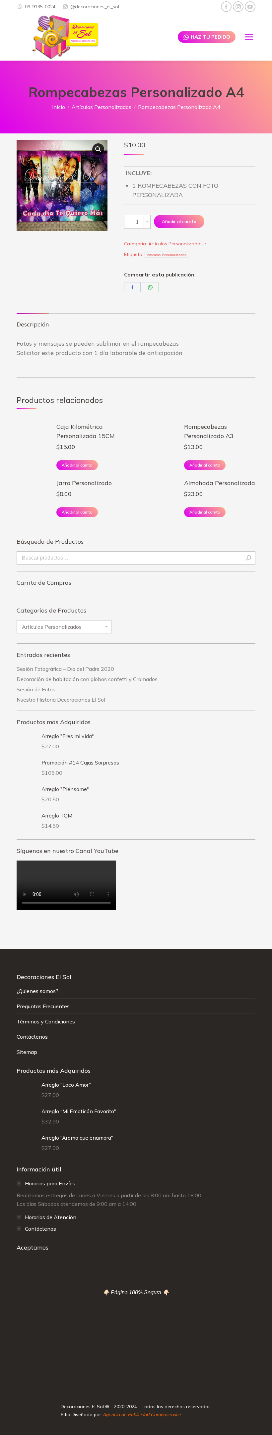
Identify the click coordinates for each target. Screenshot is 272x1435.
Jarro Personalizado (84, 483)
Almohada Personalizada (219, 483)
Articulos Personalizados (167, 255)
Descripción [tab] (33, 324)
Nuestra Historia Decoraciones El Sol (61, 699)
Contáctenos (32, 1036)
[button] (98, 149)
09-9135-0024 (40, 7)
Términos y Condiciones (46, 1021)
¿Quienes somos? (37, 991)
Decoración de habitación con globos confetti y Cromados (87, 679)
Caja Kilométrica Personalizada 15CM (85, 431)
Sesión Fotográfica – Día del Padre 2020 (65, 669)
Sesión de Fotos (36, 689)
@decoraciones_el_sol (94, 7)
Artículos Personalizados (175, 244)
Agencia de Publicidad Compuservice (141, 1414)
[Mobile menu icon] (248, 36)
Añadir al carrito (179, 221)
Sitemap (27, 1052)
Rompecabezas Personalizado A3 (209, 431)
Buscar (248, 558)
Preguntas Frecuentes (43, 1006)
